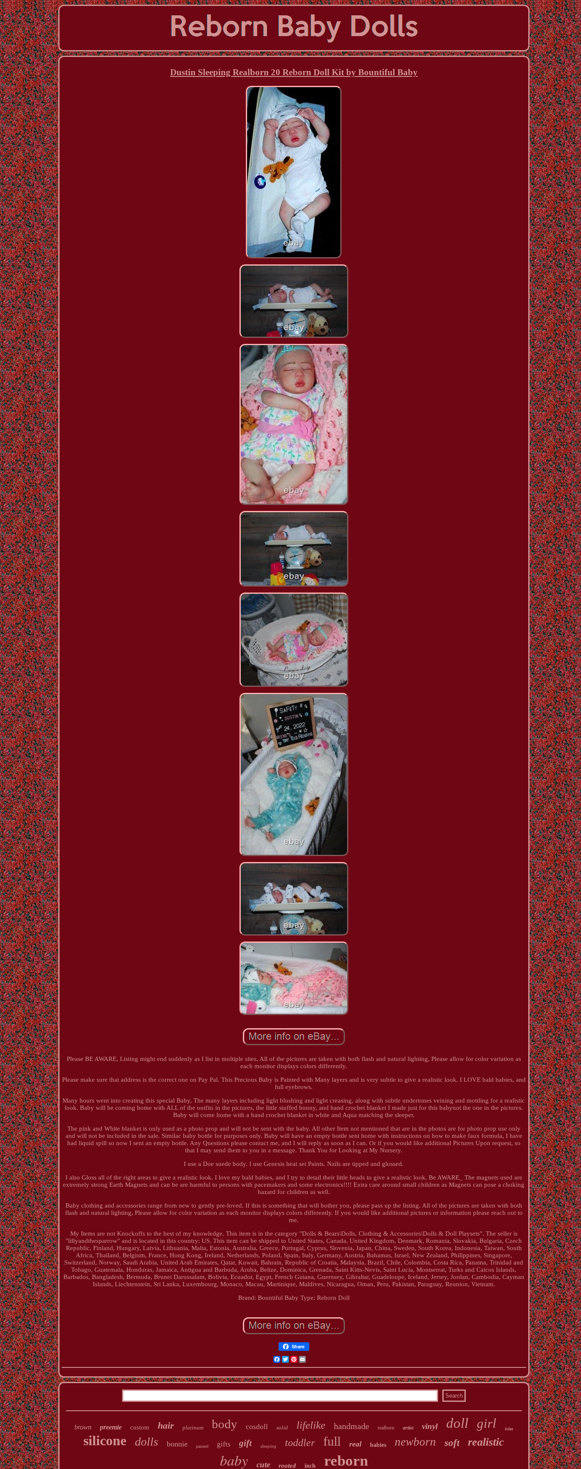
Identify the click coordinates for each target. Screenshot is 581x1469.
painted (202, 1446)
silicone (104, 1440)
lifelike (310, 1425)
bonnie (177, 1444)
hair (166, 1425)
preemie (111, 1427)
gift (245, 1443)
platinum (192, 1427)
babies (378, 1445)
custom (139, 1427)
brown (82, 1427)
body (224, 1424)
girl (486, 1423)
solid (282, 1427)
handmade (351, 1426)
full (332, 1441)
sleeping (268, 1446)
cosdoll (257, 1427)
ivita (509, 1428)
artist (408, 1428)
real (355, 1444)
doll (457, 1423)
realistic (486, 1442)
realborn (386, 1428)
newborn (415, 1441)
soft (451, 1443)
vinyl (430, 1426)
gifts (224, 1444)
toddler (300, 1442)
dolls (146, 1441)
